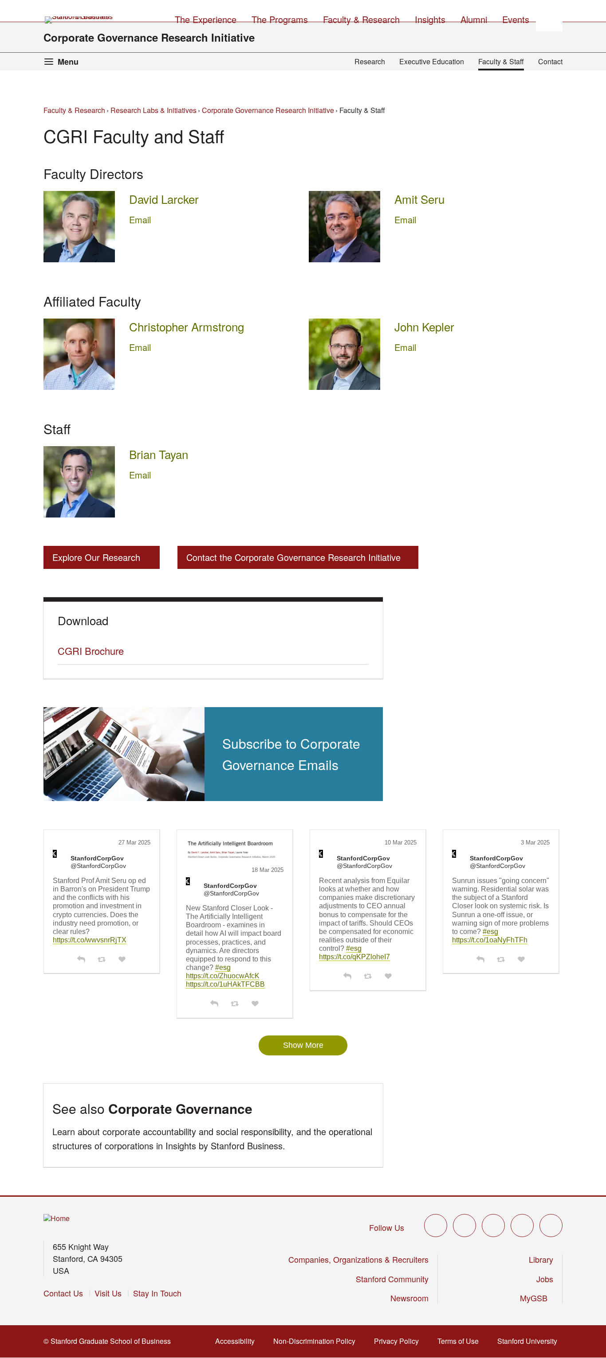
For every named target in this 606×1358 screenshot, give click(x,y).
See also (152, 1108)
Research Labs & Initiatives (153, 110)
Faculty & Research (74, 110)
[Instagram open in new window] (493, 1225)
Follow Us (386, 1227)
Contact (550, 61)
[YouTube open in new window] (522, 1225)
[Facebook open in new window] (464, 1225)
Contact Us (63, 1293)
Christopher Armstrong (186, 326)
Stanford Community (392, 1278)
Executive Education (431, 61)
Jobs (544, 1278)
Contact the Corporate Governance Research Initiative (293, 557)
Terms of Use (460, 1341)
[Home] (56, 1218)
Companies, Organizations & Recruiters (358, 1259)
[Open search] (549, 18)
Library (541, 1259)
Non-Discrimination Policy (317, 1341)
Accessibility (237, 1341)
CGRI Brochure (91, 651)
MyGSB (536, 1298)
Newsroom (409, 1298)
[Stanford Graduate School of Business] (79, 19)
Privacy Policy (399, 1341)
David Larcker (164, 199)
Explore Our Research (96, 557)
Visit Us (108, 1293)
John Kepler (424, 326)
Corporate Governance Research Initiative (149, 37)
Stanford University (530, 1341)
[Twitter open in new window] (435, 1225)
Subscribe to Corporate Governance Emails (291, 754)
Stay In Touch (157, 1293)
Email (140, 219)
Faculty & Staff (501, 61)
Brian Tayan (158, 454)
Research (369, 61)
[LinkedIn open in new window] (551, 1225)
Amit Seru (419, 199)
